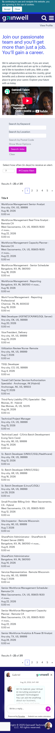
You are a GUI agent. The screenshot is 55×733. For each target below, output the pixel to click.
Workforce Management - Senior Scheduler (25, 265)
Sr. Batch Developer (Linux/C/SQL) (20, 486)
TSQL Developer (10, 364)
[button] (51, 18)
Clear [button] (12, 154)
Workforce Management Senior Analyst (23, 204)
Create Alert (27, 171)
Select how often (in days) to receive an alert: (28, 165)
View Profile (46, 25)
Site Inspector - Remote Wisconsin (20, 521)
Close (17, 9)
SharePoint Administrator (15, 556)
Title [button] (4, 198)
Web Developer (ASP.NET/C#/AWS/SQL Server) (26, 316)
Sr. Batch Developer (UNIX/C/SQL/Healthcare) (26, 454)
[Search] (44, 18)
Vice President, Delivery (14, 332)
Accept (7, 9)
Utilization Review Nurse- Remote (19, 348)
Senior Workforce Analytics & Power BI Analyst (26, 633)
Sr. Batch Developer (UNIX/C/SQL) (20, 470)
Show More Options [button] (20, 144)
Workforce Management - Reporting (21, 281)
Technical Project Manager (16, 419)
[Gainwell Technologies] (14, 18)
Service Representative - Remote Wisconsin (25, 572)
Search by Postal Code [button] (21, 140)
